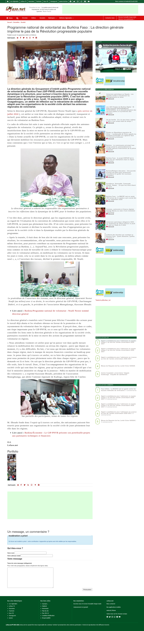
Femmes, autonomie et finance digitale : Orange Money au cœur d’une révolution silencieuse (120, 210)
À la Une (24, 18)
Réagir (111, 99)
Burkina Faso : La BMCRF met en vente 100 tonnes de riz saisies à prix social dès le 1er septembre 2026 (121, 198)
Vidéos (33, 18)
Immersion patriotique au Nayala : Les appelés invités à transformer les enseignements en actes (120, 95)
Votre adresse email (13, 556)
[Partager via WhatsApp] (30, 38)
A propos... (45, 604)
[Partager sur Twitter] (23, 38)
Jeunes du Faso (63, 1)
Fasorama (31, 1)
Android (109, 610)
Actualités (16, 22)
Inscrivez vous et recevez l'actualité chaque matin (87, 604)
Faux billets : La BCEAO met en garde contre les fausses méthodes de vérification (118, 389)
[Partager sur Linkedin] (27, 38)
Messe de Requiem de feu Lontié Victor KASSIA (118, 366)
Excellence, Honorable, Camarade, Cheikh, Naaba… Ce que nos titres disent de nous (121, 185)
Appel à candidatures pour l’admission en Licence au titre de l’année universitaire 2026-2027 (119, 357)
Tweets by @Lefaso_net (103, 300)
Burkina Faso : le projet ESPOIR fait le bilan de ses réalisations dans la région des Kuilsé (120, 159)
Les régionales (14, 1)
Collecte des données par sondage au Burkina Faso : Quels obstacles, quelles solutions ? (120, 236)
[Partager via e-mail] (17, 38)
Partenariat (45, 608)
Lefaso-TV (23, 1)
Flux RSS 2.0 (45, 613)
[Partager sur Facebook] (20, 38)
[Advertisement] (100, 9)
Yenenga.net (53, 1)
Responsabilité (46, 618)
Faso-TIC (45, 1)
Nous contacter (111, 604)
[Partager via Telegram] (33, 38)
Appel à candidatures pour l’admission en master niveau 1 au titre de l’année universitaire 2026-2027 (118, 342)
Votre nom (10, 553)
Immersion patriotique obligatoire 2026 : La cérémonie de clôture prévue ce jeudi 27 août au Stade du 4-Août (120, 223)
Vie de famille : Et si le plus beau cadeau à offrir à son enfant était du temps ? (120, 120)
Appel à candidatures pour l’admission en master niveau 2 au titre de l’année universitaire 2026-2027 (118, 350)
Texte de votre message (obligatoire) (19, 563)
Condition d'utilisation (48, 615)
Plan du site (45, 611)
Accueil (9, 22)
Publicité (44, 606)
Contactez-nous (110, 18)
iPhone (114, 610)
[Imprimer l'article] (36, 38)
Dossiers (42, 18)
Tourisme (38, 1)
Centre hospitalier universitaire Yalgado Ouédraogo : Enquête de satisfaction (115, 373)
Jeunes (11, 618)
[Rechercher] (17, 18)
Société (23, 22)
